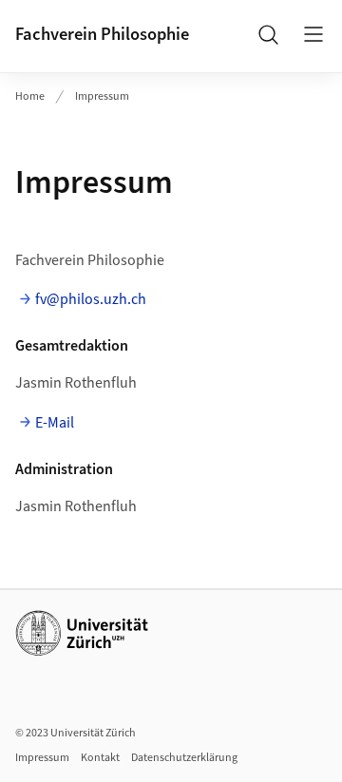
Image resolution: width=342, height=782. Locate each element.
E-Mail (54, 422)
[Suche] (268, 34)
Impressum (102, 96)
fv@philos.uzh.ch (90, 299)
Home (30, 96)
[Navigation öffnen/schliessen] (313, 34)
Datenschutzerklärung (184, 758)
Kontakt (100, 758)
